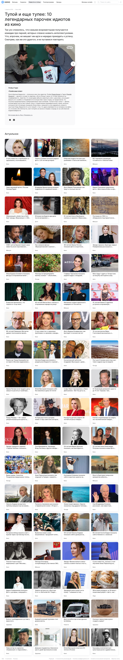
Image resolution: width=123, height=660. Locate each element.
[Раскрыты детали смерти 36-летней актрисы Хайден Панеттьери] (75, 411)
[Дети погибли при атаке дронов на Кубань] (75, 613)
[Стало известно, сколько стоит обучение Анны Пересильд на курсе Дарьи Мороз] (104, 555)
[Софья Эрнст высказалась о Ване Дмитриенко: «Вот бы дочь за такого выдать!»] (75, 382)
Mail (3, 658)
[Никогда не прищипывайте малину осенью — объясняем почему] (47, 267)
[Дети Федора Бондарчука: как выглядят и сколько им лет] (75, 325)
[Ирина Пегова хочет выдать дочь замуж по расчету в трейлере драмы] (18, 382)
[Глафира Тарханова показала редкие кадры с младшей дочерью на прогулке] (75, 267)
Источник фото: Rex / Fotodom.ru (20, 115)
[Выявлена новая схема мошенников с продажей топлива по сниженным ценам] (47, 526)
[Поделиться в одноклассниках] (14, 120)
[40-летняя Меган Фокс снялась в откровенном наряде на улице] (47, 296)
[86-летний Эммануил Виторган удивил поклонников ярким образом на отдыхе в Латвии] (18, 325)
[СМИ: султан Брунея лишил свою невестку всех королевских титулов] (18, 238)
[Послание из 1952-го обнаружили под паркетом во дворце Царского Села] (104, 209)
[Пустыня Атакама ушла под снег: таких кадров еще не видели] (104, 353)
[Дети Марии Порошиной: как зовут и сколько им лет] (75, 181)
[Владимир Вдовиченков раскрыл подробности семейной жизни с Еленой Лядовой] (47, 181)
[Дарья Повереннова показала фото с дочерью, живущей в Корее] (18, 584)
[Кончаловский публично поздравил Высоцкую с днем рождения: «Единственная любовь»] (75, 353)
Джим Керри (56, 94)
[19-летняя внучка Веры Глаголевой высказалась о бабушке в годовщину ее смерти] (104, 325)
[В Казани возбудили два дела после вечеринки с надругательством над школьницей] (47, 209)
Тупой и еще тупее (15, 91)
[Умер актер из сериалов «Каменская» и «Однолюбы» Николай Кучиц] (18, 641)
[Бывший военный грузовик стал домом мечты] (47, 613)
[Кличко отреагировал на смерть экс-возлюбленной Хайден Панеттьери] (104, 411)
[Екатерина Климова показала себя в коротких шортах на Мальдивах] (75, 469)
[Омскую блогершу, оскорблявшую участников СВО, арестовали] (47, 555)
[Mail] (2, 2)
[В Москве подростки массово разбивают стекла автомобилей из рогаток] (75, 152)
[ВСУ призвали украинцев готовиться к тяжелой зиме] (104, 152)
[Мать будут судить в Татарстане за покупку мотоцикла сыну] (104, 267)
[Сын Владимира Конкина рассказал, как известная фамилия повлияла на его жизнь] (104, 497)
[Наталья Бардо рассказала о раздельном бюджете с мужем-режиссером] (47, 353)
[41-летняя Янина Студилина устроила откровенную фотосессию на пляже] (104, 296)
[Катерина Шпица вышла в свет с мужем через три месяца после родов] (18, 526)
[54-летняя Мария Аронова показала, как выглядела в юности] (75, 440)
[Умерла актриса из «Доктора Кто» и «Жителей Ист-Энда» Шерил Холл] (47, 584)
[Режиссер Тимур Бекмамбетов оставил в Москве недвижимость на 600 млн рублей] (18, 353)
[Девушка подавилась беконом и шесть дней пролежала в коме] (47, 641)
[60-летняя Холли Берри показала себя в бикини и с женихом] (104, 526)
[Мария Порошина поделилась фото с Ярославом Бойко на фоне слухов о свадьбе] (104, 181)
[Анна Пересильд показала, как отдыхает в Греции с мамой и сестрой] (47, 469)
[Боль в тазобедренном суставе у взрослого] (18, 613)
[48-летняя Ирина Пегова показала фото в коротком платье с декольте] (75, 238)
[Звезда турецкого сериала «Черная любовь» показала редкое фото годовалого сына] (18, 440)
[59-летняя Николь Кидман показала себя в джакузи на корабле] (75, 526)
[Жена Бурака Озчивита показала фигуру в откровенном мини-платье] (18, 267)
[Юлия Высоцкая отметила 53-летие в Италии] (75, 641)
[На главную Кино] (7, 2)
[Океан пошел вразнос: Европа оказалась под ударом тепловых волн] (75, 497)
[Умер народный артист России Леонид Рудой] (18, 181)
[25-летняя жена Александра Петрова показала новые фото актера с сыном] (104, 440)
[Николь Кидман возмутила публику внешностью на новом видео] (18, 497)
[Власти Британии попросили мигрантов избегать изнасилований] (104, 469)
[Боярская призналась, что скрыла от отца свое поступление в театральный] (18, 296)
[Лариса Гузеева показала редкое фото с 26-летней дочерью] (47, 152)
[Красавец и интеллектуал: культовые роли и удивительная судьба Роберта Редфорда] (104, 641)
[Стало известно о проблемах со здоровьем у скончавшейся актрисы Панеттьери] (18, 152)
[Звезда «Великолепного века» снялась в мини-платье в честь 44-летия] (75, 555)
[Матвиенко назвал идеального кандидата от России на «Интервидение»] (75, 296)
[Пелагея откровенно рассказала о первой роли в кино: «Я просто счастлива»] (47, 497)
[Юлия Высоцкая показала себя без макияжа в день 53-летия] (47, 382)
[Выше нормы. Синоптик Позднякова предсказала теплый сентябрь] (18, 469)
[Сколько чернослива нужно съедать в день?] (104, 613)
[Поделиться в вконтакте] (10, 120)
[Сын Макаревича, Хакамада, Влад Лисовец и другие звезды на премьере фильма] (47, 440)
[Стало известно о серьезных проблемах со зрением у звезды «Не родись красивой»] (47, 325)
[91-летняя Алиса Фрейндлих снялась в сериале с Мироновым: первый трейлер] (75, 209)
